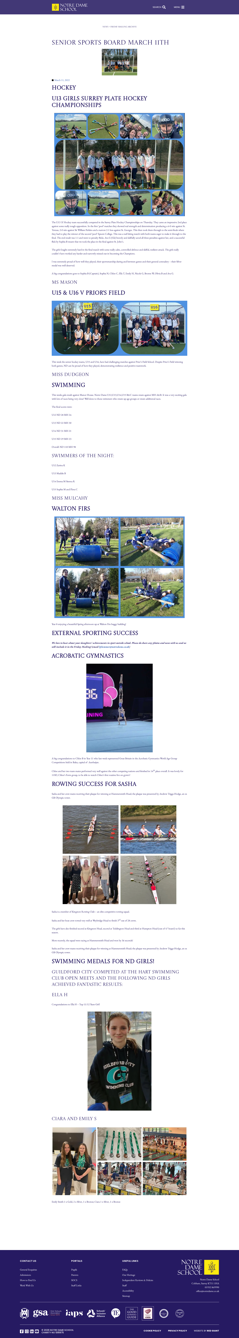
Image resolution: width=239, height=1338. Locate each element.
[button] (160, 439)
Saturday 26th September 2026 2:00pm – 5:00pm (119, 673)
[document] (119, 669)
